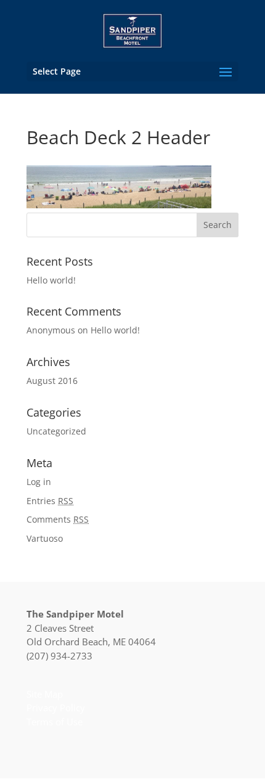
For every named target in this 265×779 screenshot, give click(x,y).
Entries (49, 501)
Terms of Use (54, 722)
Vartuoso (44, 538)
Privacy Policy (55, 707)
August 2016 (52, 380)
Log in (38, 481)
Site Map (44, 694)
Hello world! (51, 280)
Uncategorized (56, 431)
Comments (57, 519)
